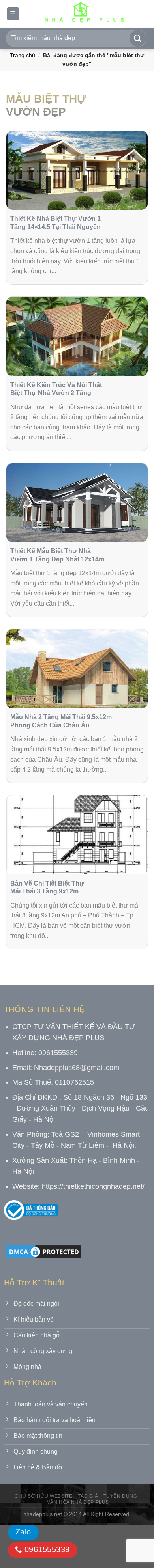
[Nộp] (138, 38)
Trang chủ (22, 55)
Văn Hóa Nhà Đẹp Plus (78, 1502)
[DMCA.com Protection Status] (43, 1251)
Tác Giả (88, 1496)
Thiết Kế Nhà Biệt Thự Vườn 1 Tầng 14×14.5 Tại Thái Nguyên (55, 222)
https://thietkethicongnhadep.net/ (93, 1186)
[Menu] (13, 14)
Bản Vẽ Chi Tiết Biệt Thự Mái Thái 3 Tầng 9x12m (47, 887)
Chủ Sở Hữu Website (43, 1496)
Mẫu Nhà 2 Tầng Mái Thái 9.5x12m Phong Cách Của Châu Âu (61, 721)
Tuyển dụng (120, 1496)
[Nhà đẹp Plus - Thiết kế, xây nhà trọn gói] (84, 14)
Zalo (23, 1531)
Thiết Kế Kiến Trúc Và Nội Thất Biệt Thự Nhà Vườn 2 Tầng (56, 389)
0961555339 (45, 1549)
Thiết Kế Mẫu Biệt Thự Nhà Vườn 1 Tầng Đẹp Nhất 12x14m (57, 555)
